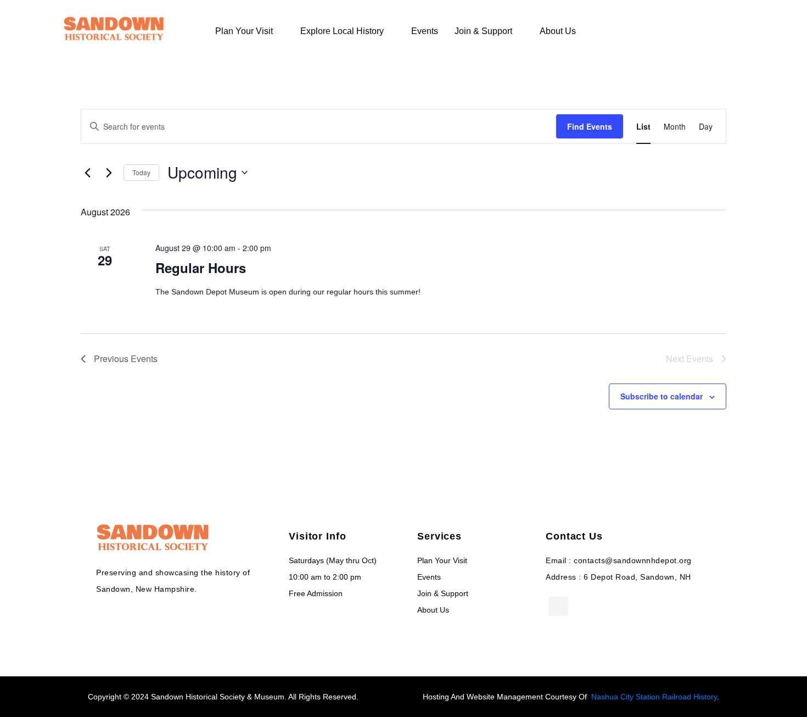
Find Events (589, 126)
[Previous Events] (87, 172)
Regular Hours (200, 267)
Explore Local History (342, 31)
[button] (720, 31)
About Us (558, 31)
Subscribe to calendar (661, 396)
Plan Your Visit (244, 31)
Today (141, 172)
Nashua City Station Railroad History (654, 696)
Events (424, 31)
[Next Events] (108, 172)
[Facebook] (558, 606)
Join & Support (483, 31)
